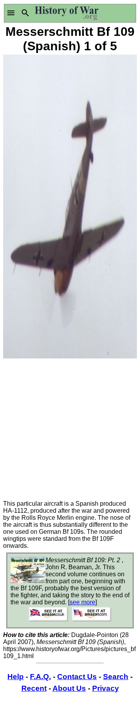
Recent (34, 688)
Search (115, 676)
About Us (69, 688)
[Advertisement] (70, 430)
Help (15, 676)
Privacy (105, 688)
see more (82, 602)
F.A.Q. (40, 676)
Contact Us (77, 676)
